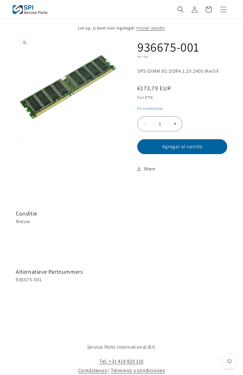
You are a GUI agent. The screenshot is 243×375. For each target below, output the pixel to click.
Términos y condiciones (138, 370)
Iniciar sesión (150, 28)
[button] (181, 9)
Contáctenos (92, 370)
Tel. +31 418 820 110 (121, 361)
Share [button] (149, 169)
